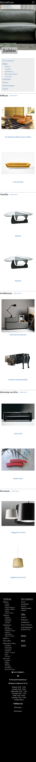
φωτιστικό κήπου (10, 669)
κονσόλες (7, 622)
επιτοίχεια (8, 666)
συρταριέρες (8, 634)
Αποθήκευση (9, 71)
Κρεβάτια (6, 638)
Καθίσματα (24, 620)
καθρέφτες (8, 650)
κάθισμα (7, 605)
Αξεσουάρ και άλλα (11, 74)
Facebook (18, 707)
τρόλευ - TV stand (10, 652)
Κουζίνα (5, 82)
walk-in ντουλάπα (9, 636)
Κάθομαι (7, 66)
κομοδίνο (7, 632)
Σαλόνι (5, 64)
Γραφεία (23, 617)
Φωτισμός (8, 76)
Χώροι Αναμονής (26, 625)
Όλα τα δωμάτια (8, 61)
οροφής (7, 662)
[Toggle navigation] (33, 2)
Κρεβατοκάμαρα (8, 86)
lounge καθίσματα (10, 607)
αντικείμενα (8, 649)
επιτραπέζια (8, 667)
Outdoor (5, 89)
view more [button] (13, 95)
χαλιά (6, 654)
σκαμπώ (7, 611)
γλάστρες (7, 656)
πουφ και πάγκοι (9, 613)
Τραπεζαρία (6, 79)
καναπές (7, 604)
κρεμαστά (7, 660)
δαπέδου (7, 664)
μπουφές (7, 627)
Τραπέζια (8, 69)
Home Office (7, 641)
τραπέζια (7, 617)
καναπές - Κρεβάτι (10, 609)
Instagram (18, 711)
